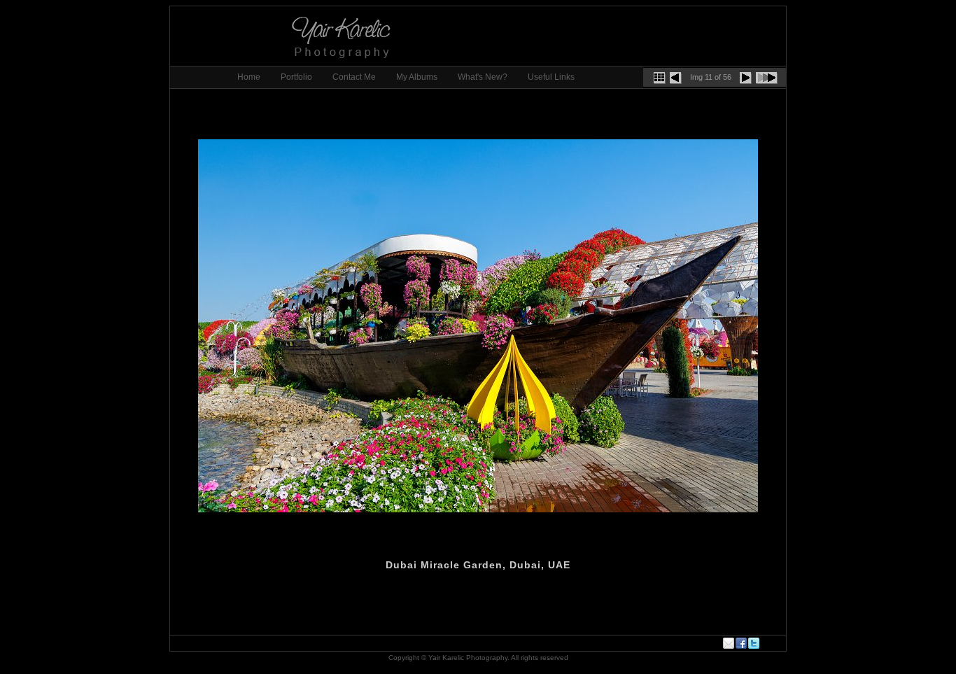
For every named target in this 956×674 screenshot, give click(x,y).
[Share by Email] (729, 643)
